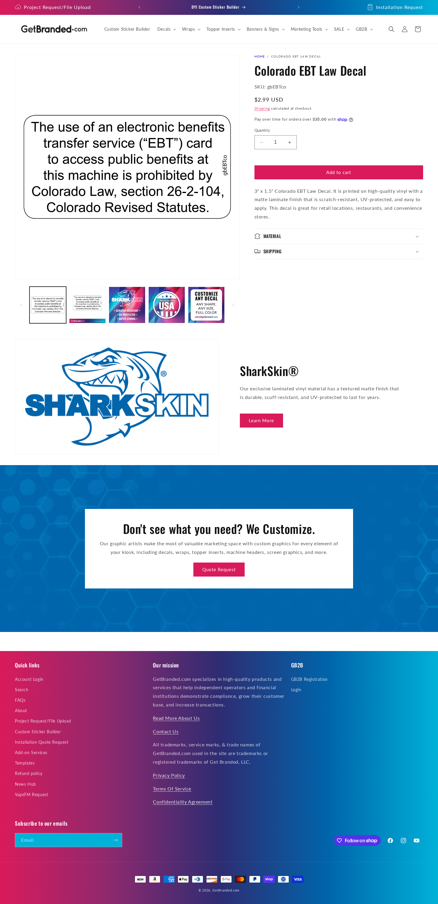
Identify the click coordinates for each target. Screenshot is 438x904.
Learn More (261, 420)
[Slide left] (21, 304)
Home (259, 56)
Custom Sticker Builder (38, 731)
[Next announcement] (298, 7)
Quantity (262, 130)
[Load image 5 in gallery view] (206, 305)
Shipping (262, 108)
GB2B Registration (309, 679)
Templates (25, 762)
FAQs (20, 700)
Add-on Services (31, 752)
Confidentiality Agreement (182, 801)
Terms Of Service (172, 788)
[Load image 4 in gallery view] (166, 305)
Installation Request (399, 7)
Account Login (29, 679)
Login (296, 689)
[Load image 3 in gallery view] (127, 305)
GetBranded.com (226, 890)
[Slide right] (233, 304)
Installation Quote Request (42, 742)
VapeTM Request (31, 794)
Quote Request (219, 569)
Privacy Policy (169, 775)
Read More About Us (176, 718)
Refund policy (29, 773)
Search (22, 689)
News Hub (25, 784)
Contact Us (165, 731)
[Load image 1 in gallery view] (47, 305)
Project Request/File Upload (57, 7)
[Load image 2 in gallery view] (87, 305)
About (21, 710)
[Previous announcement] (139, 7)
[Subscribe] (115, 840)
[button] (166, 29)
